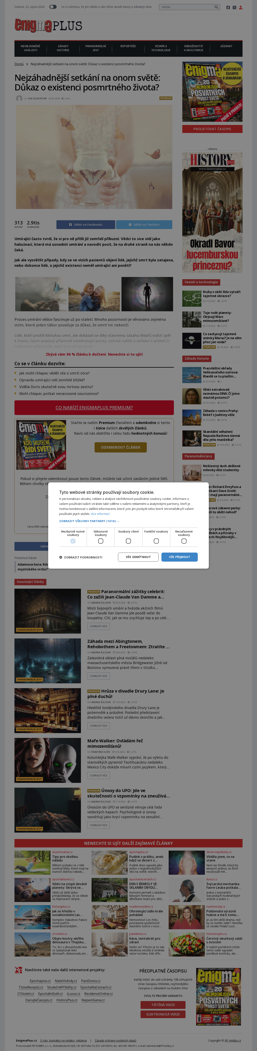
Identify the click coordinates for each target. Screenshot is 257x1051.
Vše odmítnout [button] (138, 557)
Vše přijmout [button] (179, 557)
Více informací (100, 514)
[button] (128, 521)
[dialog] (128, 525)
